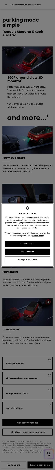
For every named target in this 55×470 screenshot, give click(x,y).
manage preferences (27, 260)
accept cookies (27, 244)
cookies (32, 217)
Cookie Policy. (38, 236)
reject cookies (27, 252)
